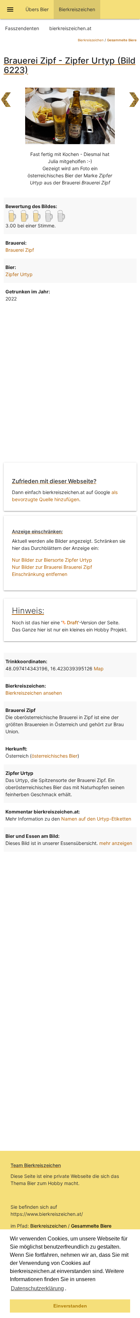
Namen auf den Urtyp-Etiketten (96, 819)
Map (99, 668)
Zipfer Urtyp (19, 274)
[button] (69, 1289)
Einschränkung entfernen (39, 574)
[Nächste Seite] (134, 96)
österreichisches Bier (54, 756)
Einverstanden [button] (70, 1306)
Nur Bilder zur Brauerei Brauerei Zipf (52, 567)
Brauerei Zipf (19, 250)
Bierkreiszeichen (91, 40)
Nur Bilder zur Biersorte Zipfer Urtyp (52, 560)
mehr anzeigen (115, 843)
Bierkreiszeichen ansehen (33, 693)
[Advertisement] (70, 383)
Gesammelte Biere (122, 40)
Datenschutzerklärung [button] (37, 1288)
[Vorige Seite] (6, 96)
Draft (72, 622)
